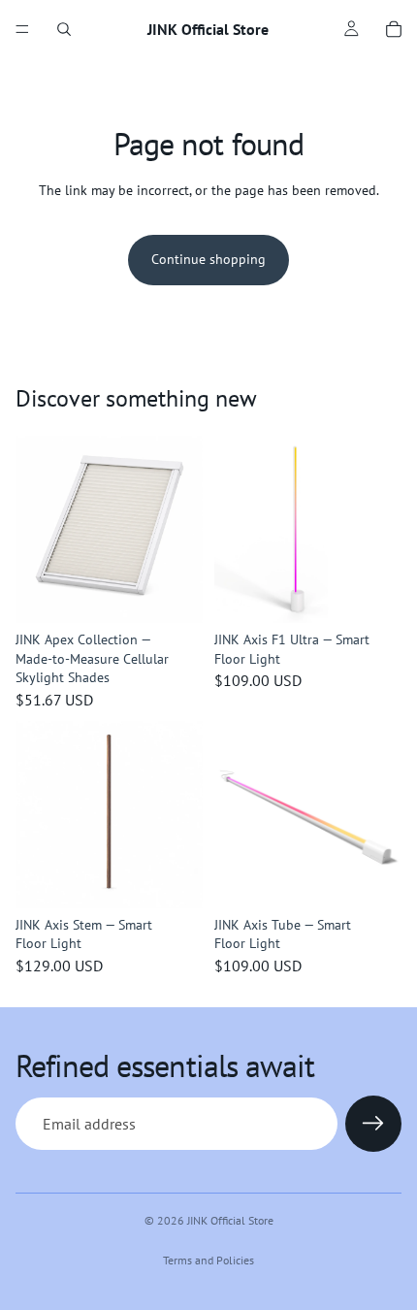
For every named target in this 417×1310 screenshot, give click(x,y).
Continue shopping (208, 259)
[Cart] (393, 29)
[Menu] (22, 29)
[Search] (64, 29)
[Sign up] (373, 1124)
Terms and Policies (208, 1260)
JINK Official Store (230, 1220)
